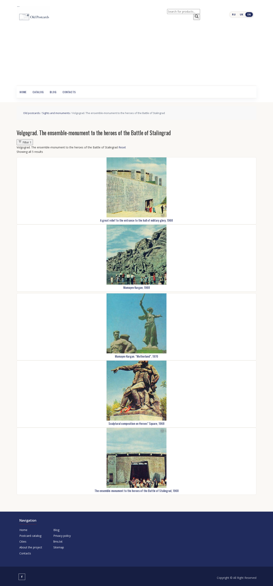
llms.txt (58, 541)
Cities (22, 541)
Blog (53, 92)
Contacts (69, 92)
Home (23, 92)
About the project (30, 547)
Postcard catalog (30, 536)
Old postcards (31, 113)
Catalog (38, 92)
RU (234, 14)
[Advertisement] (136, 56)
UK (241, 14)
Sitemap (58, 547)
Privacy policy (62, 536)
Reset (122, 147)
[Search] (196, 17)
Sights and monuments (56, 113)
